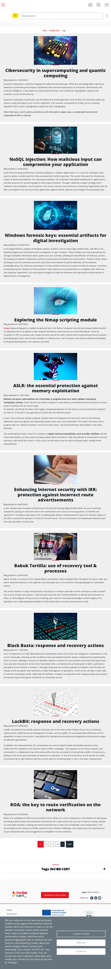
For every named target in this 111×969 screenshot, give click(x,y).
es (15, 15)
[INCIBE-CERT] (19, 894)
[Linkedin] (95, 898)
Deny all (81, 943)
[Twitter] (91, 898)
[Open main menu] (2, 4)
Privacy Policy (12, 914)
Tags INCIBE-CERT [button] (55, 869)
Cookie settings (81, 934)
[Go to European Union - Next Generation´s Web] (55, 913)
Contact (9, 910)
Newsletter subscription (55, 895)
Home (45, 30)
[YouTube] (99, 898)
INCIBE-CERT (54, 30)
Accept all (81, 951)
